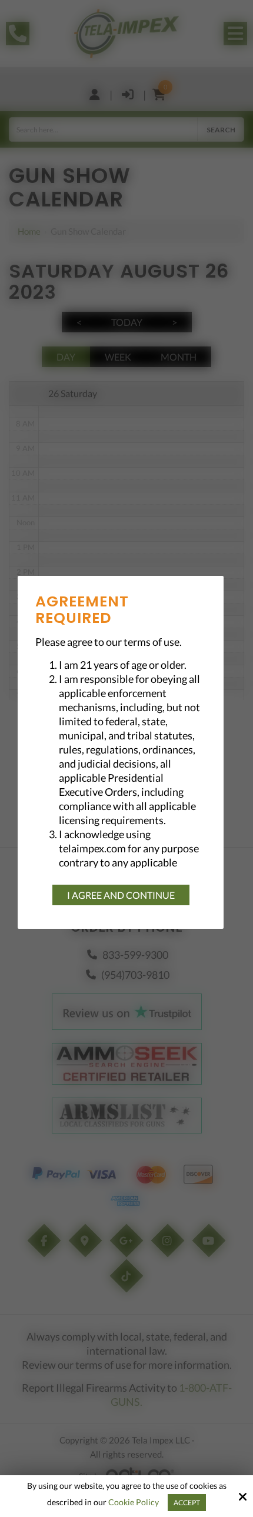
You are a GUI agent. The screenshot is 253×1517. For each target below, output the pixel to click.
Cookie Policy (133, 1502)
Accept (187, 1502)
